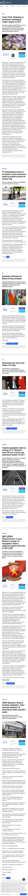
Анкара (8, 428)
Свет (3, 359)
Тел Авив (14, 428)
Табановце (10, 517)
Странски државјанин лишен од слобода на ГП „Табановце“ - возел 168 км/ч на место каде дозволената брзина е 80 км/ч (14, 451)
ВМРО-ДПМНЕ (10, 683)
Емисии (18, 6)
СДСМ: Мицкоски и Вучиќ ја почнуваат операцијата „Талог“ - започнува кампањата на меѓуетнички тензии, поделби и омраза (14, 707)
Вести (2, 6)
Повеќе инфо (20, 891)
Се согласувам (23, 894)
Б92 (7, 340)
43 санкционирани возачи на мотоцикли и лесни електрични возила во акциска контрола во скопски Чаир (14, 175)
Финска (15, 343)
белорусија (9, 343)
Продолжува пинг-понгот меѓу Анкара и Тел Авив (13, 364)
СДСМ (8, 878)
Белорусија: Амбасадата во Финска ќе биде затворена (12, 277)
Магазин (13, 6)
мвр (8, 257)
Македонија (4, 168)
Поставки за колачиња (5, 894)
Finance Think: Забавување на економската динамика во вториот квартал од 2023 (13, 19)
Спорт (7, 6)
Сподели (22, 53)
